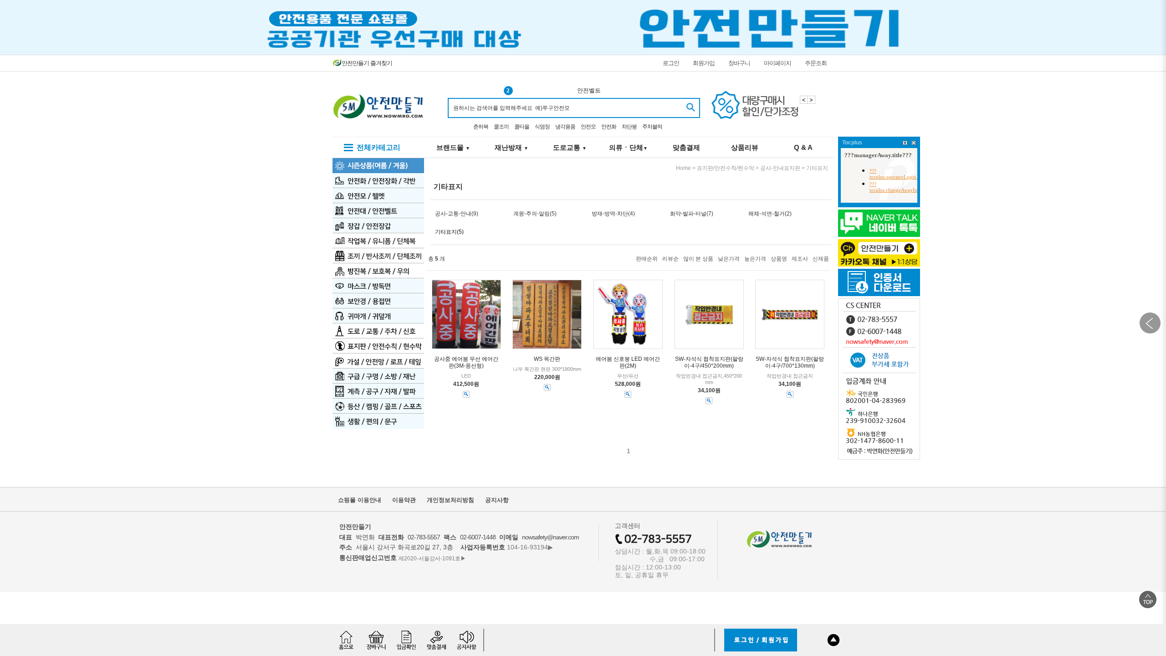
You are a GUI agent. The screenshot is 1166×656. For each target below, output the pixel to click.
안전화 (608, 126)
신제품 (821, 259)
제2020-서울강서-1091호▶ (432, 558)
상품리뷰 (744, 147)
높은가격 (755, 259)
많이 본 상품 (698, 259)
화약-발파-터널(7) (691, 213)
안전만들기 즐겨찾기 (367, 63)
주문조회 (816, 63)
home (683, 168)
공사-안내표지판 (780, 168)
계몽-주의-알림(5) (535, 213)
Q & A (803, 147)
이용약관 (404, 500)
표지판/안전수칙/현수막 (725, 168)
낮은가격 (729, 259)
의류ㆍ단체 (628, 147)
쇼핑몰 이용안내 (359, 500)
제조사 (800, 259)
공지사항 (497, 500)
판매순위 (647, 259)
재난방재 (511, 147)
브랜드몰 (453, 147)
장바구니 (739, 63)
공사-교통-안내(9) (456, 213)
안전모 (588, 126)
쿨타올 (521, 126)
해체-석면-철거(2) (770, 213)
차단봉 (629, 126)
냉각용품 (565, 126)
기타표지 (817, 168)
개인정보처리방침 (450, 500)
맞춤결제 (686, 147)
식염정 (542, 126)
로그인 (671, 63)
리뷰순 (670, 259)
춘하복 (480, 126)
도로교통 (570, 147)
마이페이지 (777, 63)
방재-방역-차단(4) (613, 213)
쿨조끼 (501, 126)
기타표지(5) (449, 232)
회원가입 (704, 63)
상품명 (779, 259)
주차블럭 (652, 126)
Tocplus (852, 142)
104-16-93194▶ (530, 547)
